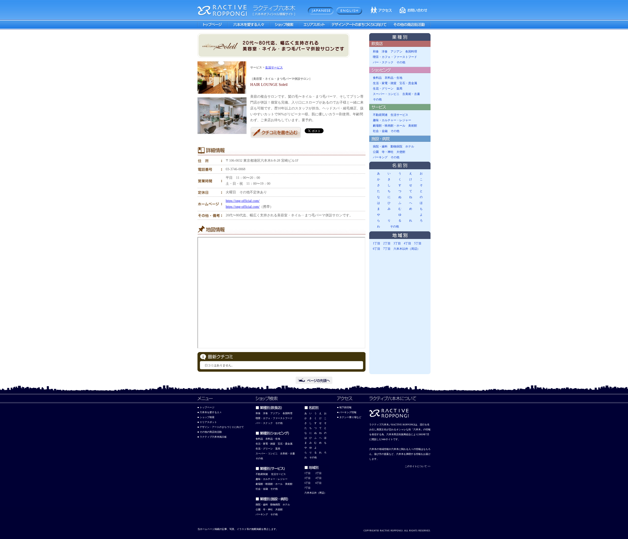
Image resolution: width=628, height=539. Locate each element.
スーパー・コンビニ (386, 94)
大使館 (400, 152)
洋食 (385, 51)
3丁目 (397, 243)
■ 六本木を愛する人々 (209, 412)
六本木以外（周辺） (406, 248)
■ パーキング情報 (346, 412)
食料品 (377, 77)
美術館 (412, 125)
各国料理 (411, 51)
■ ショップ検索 (205, 417)
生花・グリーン (383, 88)
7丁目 (387, 248)
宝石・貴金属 (408, 83)
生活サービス (274, 67)
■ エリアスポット (207, 422)
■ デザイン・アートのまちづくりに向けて (220, 427)
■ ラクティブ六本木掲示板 (212, 436)
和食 (376, 51)
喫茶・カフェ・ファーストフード (395, 57)
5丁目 (417, 243)
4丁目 (407, 243)
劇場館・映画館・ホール (389, 125)
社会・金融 (380, 131)
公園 (376, 152)
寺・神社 (387, 152)
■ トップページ (205, 407)
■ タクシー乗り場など (349, 417)
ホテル (409, 146)
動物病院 (396, 146)
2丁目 (387, 243)
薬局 (399, 88)
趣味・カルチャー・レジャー (392, 120)
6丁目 (376, 248)
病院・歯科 (380, 146)
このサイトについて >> (418, 466)
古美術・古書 (411, 94)
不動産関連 (380, 115)
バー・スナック (383, 62)
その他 (400, 62)
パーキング (380, 157)
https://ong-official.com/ (243, 201)
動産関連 (263, 474)
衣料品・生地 (393, 77)
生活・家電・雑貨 (384, 83)
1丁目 (376, 243)
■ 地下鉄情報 (344, 407)
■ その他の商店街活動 (209, 432)
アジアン (396, 51)
